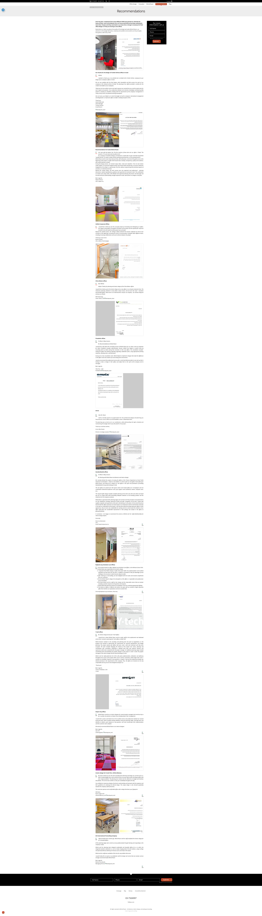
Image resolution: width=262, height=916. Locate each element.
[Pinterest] (136, 904)
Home (91, 7)
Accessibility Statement (140, 891)
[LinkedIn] (128, 904)
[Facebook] (131, 904)
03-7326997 (94, 1)
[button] (90, 1)
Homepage (118, 891)
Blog (170, 4)
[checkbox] (165, 882)
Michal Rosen (149, 4)
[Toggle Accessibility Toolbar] (3, 10)
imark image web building (131, 911)
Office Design (133, 4)
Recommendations (161, 4)
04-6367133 (101, 1)
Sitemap (130, 891)
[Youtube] (126, 904)
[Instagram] (134, 904)
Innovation (141, 4)
